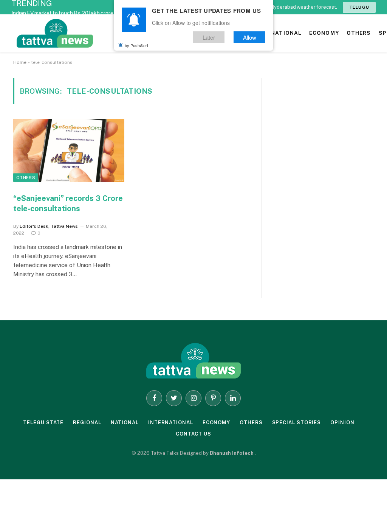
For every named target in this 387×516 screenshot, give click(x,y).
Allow (249, 37)
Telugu (359, 7)
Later (209, 37)
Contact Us (193, 434)
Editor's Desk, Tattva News (49, 226)
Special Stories (296, 422)
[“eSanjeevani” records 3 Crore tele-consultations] (68, 150)
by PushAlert (136, 45)
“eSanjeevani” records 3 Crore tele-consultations (68, 203)
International (170, 422)
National (125, 422)
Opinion (342, 422)
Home (19, 62)
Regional (87, 422)
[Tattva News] (105, 33)
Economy (216, 422)
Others (25, 177)
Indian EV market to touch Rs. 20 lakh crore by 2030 (72, 13)
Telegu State (43, 422)
